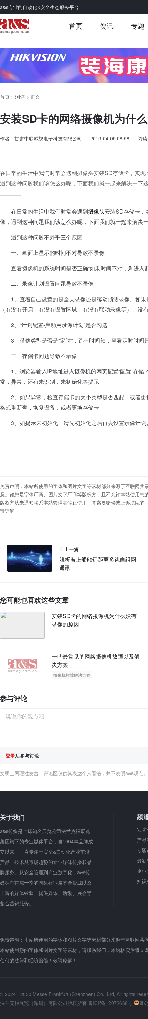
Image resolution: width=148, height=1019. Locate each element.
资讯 (107, 26)
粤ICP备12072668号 (110, 1002)
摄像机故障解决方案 (72, 675)
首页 (76, 26)
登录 (10, 755)
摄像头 (96, 211)
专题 (138, 26)
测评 (20, 96)
